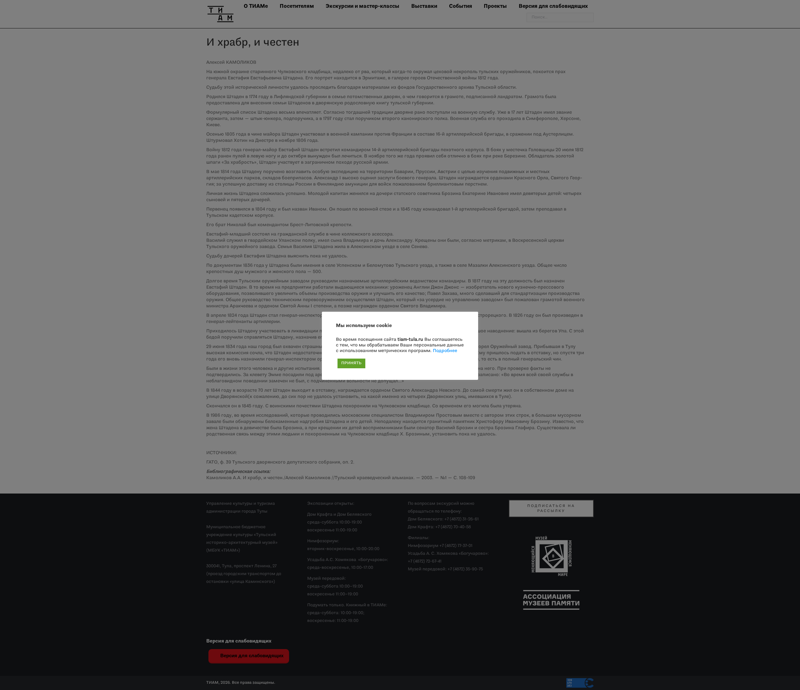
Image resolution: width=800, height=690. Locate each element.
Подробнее (445, 351)
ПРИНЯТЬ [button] (351, 363)
